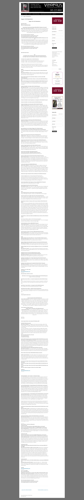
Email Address (54, 31)
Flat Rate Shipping (54, 52)
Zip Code (53, 40)
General (53, 61)
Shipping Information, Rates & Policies (57, 51)
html (53, 44)
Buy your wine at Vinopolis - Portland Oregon (26, 495)
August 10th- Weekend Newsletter (26, 489)
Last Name (54, 37)
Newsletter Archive (54, 62)
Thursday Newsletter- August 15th (43, 489)
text (53, 129)
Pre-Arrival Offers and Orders (56, 53)
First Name (54, 34)
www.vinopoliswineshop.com (25, 271)
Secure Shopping (54, 54)
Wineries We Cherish (55, 65)
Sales (53, 63)
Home (22, 16)
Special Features (54, 64)
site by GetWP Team (23, 496)
